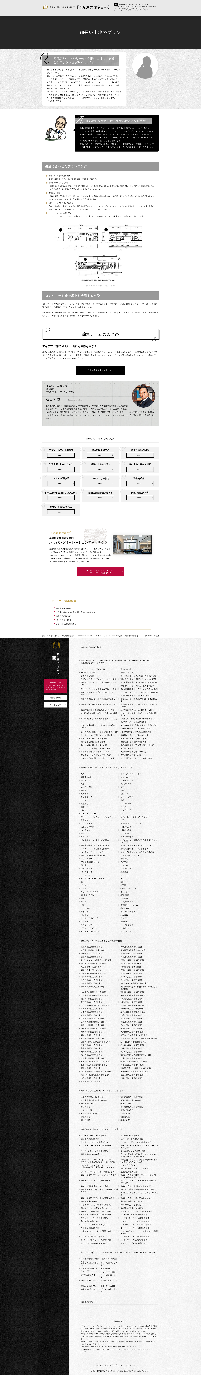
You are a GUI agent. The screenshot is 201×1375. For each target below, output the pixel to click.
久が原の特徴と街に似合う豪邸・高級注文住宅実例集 (139, 988)
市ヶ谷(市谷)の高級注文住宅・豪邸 (95, 1005)
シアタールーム (127, 902)
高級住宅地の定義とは (90, 1201)
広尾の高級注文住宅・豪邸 (131, 980)
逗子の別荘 (125, 1113)
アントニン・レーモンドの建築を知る (136, 1221)
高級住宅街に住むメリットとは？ (95, 1186)
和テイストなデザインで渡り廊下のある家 (138, 676)
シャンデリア (86, 869)
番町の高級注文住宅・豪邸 (131, 1002)
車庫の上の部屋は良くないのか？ (89, 1269)
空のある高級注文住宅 (90, 862)
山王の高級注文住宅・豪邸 (91, 1078)
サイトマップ (55, 705)
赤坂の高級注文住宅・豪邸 (91, 983)
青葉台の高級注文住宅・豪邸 (92, 987)
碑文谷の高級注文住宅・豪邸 (92, 1025)
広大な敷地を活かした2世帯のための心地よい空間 (99, 726)
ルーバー (84, 837)
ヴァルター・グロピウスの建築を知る (136, 1142)
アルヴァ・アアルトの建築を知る (134, 1214)
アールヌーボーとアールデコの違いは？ (97, 1172)
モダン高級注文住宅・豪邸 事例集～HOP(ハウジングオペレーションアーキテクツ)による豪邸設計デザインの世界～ (119, 661)
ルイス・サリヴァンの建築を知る (94, 1151)
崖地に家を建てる (88, 1286)
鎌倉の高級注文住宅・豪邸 (91, 1045)
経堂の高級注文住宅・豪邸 (91, 1015)
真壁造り (84, 804)
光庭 (83, 774)
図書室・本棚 (86, 777)
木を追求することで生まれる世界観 (96, 1205)
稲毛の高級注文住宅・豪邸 (131, 1018)
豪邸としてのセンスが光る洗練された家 (137, 686)
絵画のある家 (86, 787)
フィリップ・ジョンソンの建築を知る (136, 1224)
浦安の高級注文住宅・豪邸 (91, 953)
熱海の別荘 (125, 1117)
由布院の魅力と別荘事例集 (132, 1107)
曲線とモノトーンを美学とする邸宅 (135, 738)
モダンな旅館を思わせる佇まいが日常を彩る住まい (139, 714)
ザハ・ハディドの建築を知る (132, 1139)
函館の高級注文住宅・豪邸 (91, 1052)
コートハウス (86, 888)
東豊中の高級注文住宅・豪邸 (92, 950)
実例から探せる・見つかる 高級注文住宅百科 (117, 1371)
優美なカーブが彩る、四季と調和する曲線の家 (139, 700)
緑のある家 (125, 908)
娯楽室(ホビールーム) (130, 905)
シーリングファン (128, 925)
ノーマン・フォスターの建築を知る (135, 1218)
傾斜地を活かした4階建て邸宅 (133, 722)
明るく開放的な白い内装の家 (93, 855)
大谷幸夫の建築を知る (90, 1139)
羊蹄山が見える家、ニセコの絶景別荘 (136, 695)
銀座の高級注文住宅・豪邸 (91, 1002)
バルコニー (125, 915)
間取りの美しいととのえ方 (132, 1205)
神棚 (122, 790)
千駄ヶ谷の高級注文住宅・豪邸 (93, 963)
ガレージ (84, 902)
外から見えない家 (88, 672)
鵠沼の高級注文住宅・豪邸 (91, 999)
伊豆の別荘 (85, 1117)
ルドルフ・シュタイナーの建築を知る (96, 1231)
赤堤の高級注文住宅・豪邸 (131, 1022)
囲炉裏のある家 (127, 748)
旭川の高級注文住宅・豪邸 (91, 1055)
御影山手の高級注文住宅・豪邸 (93, 1028)
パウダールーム (87, 780)
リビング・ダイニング (90, 892)
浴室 (83, 905)
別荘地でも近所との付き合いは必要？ (96, 1211)
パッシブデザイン (128, 1165)
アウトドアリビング (89, 918)
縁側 (83, 807)
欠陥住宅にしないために (109, 1281)
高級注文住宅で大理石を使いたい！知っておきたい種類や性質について (139, 1176)
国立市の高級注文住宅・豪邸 (132, 1075)
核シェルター (126, 931)
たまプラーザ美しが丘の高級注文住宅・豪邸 (139, 1038)
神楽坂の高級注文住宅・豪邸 (132, 1005)
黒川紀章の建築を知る (130, 1135)
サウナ (123, 813)
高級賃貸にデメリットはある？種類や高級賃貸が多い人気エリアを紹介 (139, 1161)
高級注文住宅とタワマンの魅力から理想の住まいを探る (139, 1181)
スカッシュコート (88, 925)
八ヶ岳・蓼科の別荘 (89, 1113)
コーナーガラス (127, 797)
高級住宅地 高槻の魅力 (91, 967)
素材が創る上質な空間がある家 (94, 738)
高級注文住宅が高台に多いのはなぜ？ (136, 1186)
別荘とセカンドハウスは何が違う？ (95, 1180)
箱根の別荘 (85, 1120)
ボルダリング (126, 784)
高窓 (83, 784)
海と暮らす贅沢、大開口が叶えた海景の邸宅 (139, 725)
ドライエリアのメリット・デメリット (136, 845)
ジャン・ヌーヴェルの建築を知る (134, 1243)
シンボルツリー (87, 797)
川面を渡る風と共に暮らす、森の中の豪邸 (98, 699)
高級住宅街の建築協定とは (92, 1154)
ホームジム (85, 830)
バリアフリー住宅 (63, 620)
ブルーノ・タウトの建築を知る (93, 1135)
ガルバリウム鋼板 (128, 912)
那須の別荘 (85, 1107)
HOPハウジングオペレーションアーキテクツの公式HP (100, 571)
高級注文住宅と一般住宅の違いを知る (136, 1198)
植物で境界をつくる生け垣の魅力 (95, 840)
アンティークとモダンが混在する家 (96, 755)
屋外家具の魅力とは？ (130, 1172)
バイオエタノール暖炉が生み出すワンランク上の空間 (139, 841)
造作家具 (124, 859)
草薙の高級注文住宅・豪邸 (131, 957)
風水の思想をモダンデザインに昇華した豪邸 (139, 689)
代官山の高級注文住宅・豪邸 (132, 970)
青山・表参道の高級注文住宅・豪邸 (134, 983)
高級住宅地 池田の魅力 (131, 963)
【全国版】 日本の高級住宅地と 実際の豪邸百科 (101, 940)
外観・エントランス (128, 888)
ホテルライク (126, 875)
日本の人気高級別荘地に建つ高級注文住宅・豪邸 (102, 1090)
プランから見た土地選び (66, 623)
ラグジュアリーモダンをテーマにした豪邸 (98, 679)
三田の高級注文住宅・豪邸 (91, 1081)
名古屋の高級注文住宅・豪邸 (132, 1045)
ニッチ (84, 800)
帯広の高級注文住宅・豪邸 (131, 1052)
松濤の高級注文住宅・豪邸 (91, 977)
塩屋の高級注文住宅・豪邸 (91, 947)
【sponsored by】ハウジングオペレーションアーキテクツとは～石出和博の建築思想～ (118, 1252)
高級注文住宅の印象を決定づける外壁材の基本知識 (99, 1190)
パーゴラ (84, 833)
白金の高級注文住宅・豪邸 (91, 980)
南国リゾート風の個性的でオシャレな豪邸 (138, 679)
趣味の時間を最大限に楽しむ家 (94, 745)
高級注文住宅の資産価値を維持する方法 (137, 1189)
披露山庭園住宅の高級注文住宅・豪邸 (136, 1055)
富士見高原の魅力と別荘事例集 (94, 1100)
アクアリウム (126, 869)
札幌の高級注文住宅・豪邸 (131, 1048)
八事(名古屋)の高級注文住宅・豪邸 (95, 1061)
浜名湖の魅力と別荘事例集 (92, 1097)
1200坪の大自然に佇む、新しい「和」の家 (97, 710)
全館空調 (124, 862)
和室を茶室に (106, 1268)
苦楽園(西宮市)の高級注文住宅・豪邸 (136, 1068)
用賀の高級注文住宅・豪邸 (91, 1032)
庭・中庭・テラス (87, 895)
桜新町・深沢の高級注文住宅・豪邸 (134, 1071)
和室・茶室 (125, 895)
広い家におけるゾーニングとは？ (134, 849)
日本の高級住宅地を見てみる (100, 370)
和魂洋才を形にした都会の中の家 (134, 735)
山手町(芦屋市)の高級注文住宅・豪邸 (96, 1071)
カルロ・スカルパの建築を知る (93, 1243)
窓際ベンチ (125, 794)
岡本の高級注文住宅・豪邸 (131, 947)
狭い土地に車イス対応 (109, 1276)
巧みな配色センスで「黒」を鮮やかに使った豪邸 (99, 693)
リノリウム (125, 833)
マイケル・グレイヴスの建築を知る (135, 1236)
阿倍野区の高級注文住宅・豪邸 (133, 950)
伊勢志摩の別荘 (127, 1110)
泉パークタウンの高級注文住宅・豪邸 (96, 960)
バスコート (85, 810)
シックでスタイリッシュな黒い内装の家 (137, 852)
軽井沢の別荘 (126, 1103)
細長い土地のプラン (89, 1280)
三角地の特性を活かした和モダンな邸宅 (137, 710)
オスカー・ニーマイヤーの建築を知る (96, 1145)
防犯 (122, 878)
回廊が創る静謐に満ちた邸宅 (93, 742)
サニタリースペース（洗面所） (93, 878)
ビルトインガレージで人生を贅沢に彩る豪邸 (139, 692)
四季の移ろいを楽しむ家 (131, 755)
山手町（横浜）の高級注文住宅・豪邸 (95, 1042)
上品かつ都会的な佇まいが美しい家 (135, 752)
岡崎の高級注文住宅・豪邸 (91, 1035)
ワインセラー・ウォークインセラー (135, 817)
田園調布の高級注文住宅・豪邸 (93, 973)
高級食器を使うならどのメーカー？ (135, 1168)
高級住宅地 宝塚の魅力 (131, 967)
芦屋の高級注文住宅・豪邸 (91, 1048)
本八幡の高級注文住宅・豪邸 (132, 1032)
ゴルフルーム (126, 804)
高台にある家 (126, 669)
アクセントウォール (129, 780)
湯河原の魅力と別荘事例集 (132, 1097)
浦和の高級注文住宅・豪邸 (131, 953)
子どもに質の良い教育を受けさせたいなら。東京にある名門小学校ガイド (139, 1155)
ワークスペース (87, 908)
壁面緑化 (124, 921)
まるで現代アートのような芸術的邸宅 (136, 758)
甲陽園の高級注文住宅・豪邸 (92, 1038)
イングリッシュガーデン (131, 823)
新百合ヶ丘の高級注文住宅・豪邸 (134, 1035)
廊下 (122, 787)
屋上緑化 (84, 921)
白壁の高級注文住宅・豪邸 (131, 1015)
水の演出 (124, 872)
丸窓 (122, 820)
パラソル (124, 865)
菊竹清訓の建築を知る (90, 1221)
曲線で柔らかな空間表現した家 (134, 742)
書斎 (83, 898)
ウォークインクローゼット (132, 774)
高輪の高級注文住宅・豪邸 (131, 999)
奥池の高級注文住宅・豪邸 (131, 1058)
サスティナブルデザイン (91, 931)
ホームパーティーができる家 (93, 669)
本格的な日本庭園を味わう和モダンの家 (97, 758)
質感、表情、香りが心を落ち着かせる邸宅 (137, 745)
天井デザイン (86, 820)
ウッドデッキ (126, 810)
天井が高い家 (126, 827)
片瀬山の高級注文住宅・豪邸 (132, 960)
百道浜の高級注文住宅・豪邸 (92, 1018)
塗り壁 (84, 790)
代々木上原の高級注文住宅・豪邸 (94, 995)
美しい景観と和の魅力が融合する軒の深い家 (139, 682)
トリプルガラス (87, 859)
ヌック (123, 807)
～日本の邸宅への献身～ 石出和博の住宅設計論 (76, 612)
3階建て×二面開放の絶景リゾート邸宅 (136, 719)
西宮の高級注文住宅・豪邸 (91, 1068)
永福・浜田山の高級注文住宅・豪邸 (95, 1075)
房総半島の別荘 (87, 1103)
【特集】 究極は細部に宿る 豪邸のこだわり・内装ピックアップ (108, 767)
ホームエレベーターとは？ (92, 852)
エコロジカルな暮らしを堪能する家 (96, 748)
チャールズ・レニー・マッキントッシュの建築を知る (139, 1232)
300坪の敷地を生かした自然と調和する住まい (99, 720)
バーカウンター (87, 872)
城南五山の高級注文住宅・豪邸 (133, 995)
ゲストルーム (126, 777)
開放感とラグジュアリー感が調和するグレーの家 (99, 683)
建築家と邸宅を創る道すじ (132, 1201)
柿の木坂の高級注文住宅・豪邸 (93, 992)
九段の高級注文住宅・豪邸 (131, 1078)
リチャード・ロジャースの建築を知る (96, 1214)
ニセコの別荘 (86, 1110)
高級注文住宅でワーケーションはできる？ (98, 1175)
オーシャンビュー (88, 813)
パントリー (85, 915)
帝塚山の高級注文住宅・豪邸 (92, 1058)
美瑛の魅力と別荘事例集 (131, 1100)
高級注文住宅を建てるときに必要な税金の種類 (139, 1193)
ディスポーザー (127, 837)
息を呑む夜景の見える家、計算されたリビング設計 (139, 705)
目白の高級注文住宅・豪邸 (91, 1012)
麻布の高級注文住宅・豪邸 (131, 977)
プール (84, 885)
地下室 (123, 885)
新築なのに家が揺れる (89, 1264)
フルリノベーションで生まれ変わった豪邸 (98, 689)
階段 (122, 882)
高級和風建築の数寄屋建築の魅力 (95, 845)
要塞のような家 (87, 676)
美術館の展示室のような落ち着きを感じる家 (99, 732)
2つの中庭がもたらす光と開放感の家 (136, 732)
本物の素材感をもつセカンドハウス (96, 752)
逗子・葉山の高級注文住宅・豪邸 (134, 1042)
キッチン (124, 892)
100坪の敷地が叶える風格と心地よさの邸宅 (99, 713)
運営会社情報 (55, 697)
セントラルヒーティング (131, 855)
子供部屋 (124, 898)
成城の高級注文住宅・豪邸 (131, 973)
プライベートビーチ (89, 928)
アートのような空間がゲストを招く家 (97, 735)
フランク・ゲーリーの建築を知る (94, 1218)
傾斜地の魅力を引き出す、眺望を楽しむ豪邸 (99, 704)
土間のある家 (126, 830)
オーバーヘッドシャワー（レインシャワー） (99, 817)
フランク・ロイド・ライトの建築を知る (136, 1211)
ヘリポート (125, 928)
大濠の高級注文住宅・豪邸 (91, 957)
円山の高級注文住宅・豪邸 (131, 1025)
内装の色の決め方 (63, 616)
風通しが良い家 (87, 827)
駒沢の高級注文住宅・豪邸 (131, 1028)
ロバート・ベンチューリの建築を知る (96, 1240)
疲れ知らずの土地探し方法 (132, 1208)
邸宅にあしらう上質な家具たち (94, 1208)
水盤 (122, 800)
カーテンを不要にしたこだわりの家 (135, 728)
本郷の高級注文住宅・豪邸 (91, 1009)
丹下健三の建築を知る (90, 1228)
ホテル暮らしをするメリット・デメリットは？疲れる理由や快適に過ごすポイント (98, 1166)
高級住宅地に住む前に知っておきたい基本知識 (101, 1129)
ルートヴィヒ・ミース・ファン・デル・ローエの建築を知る (139, 1146)
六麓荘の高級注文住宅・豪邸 (132, 1065)
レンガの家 (85, 875)
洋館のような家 (127, 672)
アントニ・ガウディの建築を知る (94, 1142)
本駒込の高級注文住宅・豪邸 (132, 1009)
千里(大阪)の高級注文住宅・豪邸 (134, 1061)
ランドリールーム (128, 918)
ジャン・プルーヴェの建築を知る (134, 1240)
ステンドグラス (87, 823)
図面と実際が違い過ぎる (109, 1264)
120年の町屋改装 (88, 1275)
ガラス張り (85, 912)
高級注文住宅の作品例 (91, 647)
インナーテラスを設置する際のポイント (97, 849)
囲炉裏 (84, 865)
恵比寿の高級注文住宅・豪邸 (132, 992)
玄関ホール (85, 794)
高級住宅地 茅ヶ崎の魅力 (92, 970)
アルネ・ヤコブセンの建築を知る (94, 1224)
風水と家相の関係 (108, 1286)
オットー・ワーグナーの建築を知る (135, 1228)
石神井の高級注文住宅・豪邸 (92, 1022)
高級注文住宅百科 (63, 608)
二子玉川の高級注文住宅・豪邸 (133, 1012)
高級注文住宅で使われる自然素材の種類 (97, 1198)
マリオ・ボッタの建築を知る (92, 1236)
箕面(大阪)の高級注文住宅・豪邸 (94, 1065)
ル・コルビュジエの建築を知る (133, 1151)
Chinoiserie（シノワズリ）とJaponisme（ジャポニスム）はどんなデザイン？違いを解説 (99, 1161)
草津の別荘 (125, 1120)
